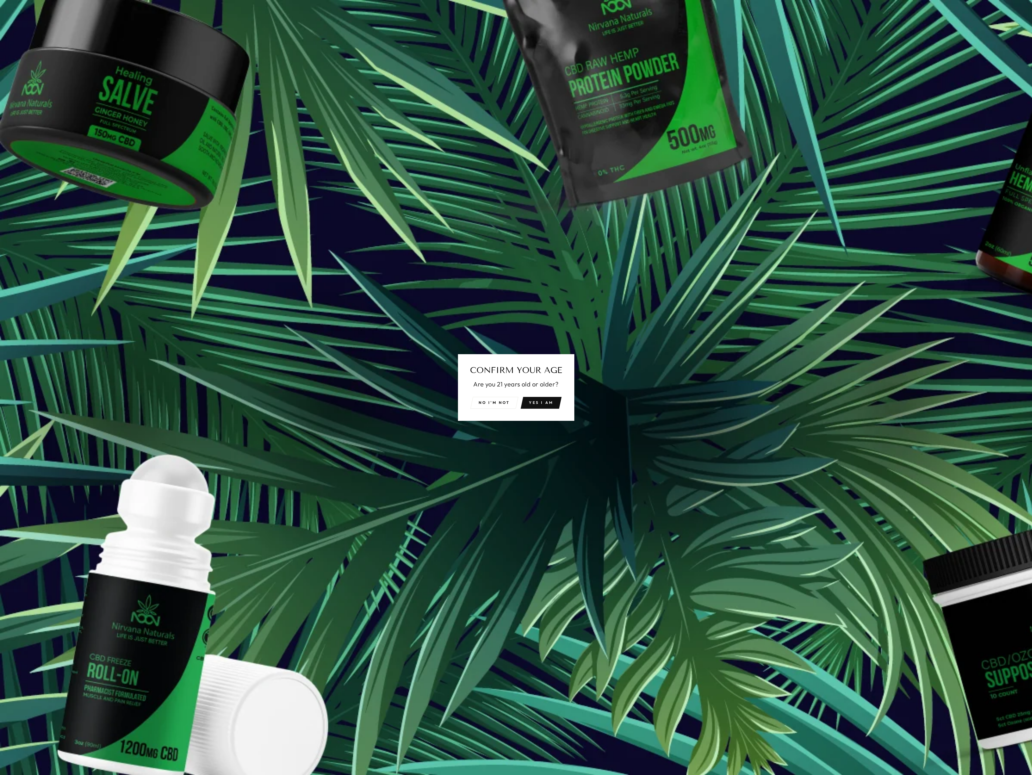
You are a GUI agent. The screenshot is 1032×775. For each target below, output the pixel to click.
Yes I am (541, 402)
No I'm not (494, 402)
